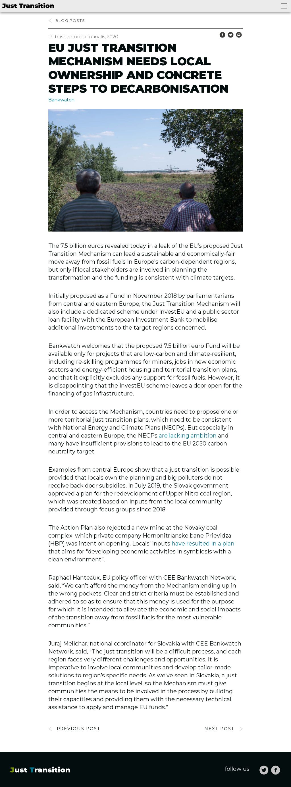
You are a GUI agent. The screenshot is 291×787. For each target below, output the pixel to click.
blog (61, 20)
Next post (219, 728)
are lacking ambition (188, 435)
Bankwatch (61, 100)
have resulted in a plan (203, 543)
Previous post (78, 728)
